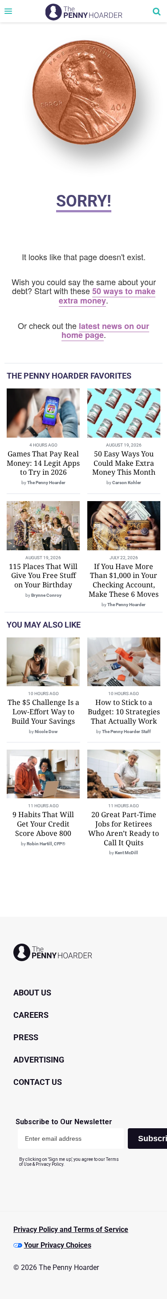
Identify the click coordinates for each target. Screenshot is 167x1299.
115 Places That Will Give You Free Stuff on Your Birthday (43, 575)
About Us (32, 992)
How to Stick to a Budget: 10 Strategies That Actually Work (124, 711)
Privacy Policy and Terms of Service (70, 1229)
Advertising (38, 1059)
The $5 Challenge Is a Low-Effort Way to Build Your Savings (43, 711)
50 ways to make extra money (107, 295)
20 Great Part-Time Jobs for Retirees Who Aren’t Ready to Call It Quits (123, 828)
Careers (31, 1015)
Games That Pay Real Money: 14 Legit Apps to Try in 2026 (43, 463)
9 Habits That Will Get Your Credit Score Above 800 (43, 824)
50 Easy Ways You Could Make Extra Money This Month (123, 463)
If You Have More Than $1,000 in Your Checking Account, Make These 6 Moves (124, 580)
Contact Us (37, 1082)
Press (25, 1037)
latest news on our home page (105, 330)
